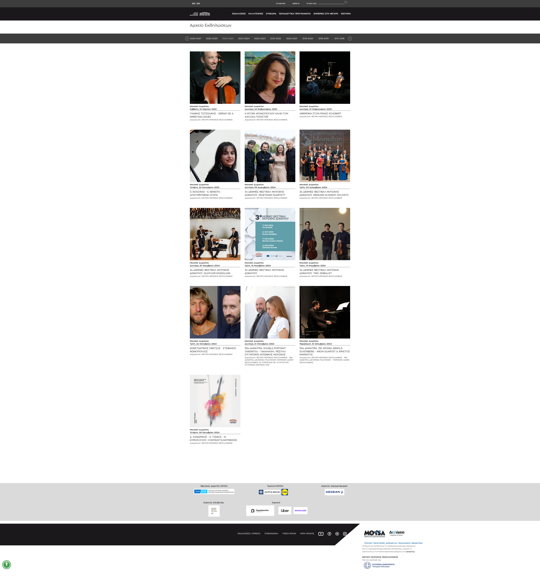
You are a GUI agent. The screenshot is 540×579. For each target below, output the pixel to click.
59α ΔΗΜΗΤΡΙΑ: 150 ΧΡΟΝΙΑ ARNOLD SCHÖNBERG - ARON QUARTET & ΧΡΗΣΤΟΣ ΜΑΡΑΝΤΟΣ (325, 351)
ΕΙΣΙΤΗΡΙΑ (346, 14)
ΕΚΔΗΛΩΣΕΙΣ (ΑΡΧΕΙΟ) (249, 533)
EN (198, 3)
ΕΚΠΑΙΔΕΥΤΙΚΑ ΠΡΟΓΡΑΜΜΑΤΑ (295, 14)
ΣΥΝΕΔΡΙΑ (271, 14)
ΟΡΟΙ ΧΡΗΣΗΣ (307, 533)
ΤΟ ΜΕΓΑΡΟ (280, 3)
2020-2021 (291, 38)
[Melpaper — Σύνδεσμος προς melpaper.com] (293, 491)
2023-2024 (243, 38)
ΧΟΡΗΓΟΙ (295, 3)
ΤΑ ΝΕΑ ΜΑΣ (311, 3)
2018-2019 (323, 38)
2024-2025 (227, 38)
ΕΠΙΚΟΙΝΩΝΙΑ (271, 533)
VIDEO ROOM (289, 533)
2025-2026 (211, 38)
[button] (6, 564)
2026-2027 (195, 38)
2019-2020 (307, 38)
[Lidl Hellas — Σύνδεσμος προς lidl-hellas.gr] (280, 491)
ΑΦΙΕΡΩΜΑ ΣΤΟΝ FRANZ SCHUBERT (320, 113)
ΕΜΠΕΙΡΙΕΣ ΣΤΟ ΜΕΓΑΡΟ (326, 14)
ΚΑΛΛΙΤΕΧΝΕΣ (255, 14)
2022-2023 (260, 38)
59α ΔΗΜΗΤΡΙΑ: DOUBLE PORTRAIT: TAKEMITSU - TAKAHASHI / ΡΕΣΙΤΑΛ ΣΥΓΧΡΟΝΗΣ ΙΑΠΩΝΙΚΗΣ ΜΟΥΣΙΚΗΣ (265, 351)
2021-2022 (275, 38)
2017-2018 (339, 38)
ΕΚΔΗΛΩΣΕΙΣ (239, 14)
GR (193, 3)
